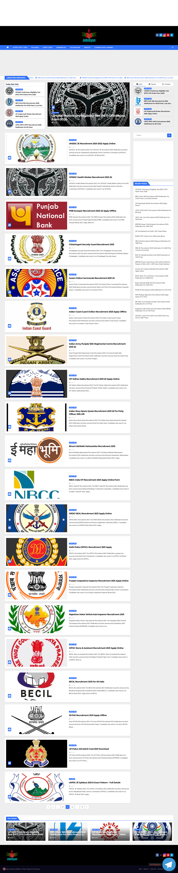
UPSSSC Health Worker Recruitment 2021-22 (90, 177)
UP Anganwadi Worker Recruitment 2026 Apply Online (86, 117)
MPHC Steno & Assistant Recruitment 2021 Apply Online (96, 648)
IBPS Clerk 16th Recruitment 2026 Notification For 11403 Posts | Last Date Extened (29, 105)
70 (82, 807)
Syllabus (35, 47)
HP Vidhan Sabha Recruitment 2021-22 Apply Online (94, 379)
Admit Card (47, 47)
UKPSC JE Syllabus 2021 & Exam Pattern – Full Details (94, 782)
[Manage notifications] (4, 868)
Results (87, 47)
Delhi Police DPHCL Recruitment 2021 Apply (90, 547)
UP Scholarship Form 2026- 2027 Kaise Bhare (151, 231)
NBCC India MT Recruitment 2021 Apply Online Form (94, 480)
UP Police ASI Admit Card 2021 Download (89, 749)
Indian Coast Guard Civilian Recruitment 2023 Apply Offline (97, 311)
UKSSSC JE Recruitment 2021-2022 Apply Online (92, 143)
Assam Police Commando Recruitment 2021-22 (92, 278)
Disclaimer (160, 869)
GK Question (75, 47)
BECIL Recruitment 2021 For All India (86, 681)
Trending (167, 84)
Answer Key (61, 47)
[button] (172, 47)
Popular (153, 84)
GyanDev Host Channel (103, 47)
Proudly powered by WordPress (13, 869)
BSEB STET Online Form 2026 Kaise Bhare (150, 236)
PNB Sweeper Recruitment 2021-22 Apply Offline (92, 211)
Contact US (153, 869)
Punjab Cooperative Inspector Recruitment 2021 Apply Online (98, 581)
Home (140, 869)
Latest (140, 84)
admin (55, 122)
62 (72, 807)
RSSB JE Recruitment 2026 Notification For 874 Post (153, 290)
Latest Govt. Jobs (20, 47)
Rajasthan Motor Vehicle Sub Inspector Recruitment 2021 (96, 614)
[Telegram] (169, 864)
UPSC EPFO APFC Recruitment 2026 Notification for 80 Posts (150, 833)
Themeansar (36, 869)
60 (63, 807)
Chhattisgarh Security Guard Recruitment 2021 (91, 244)
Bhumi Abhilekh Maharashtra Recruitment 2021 (92, 446)
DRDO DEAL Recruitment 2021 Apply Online (90, 513)
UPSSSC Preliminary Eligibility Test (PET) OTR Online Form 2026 (25, 833)
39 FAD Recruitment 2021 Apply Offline (88, 715)
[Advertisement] (55, 13)
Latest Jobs (19, 89)
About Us (146, 869)
